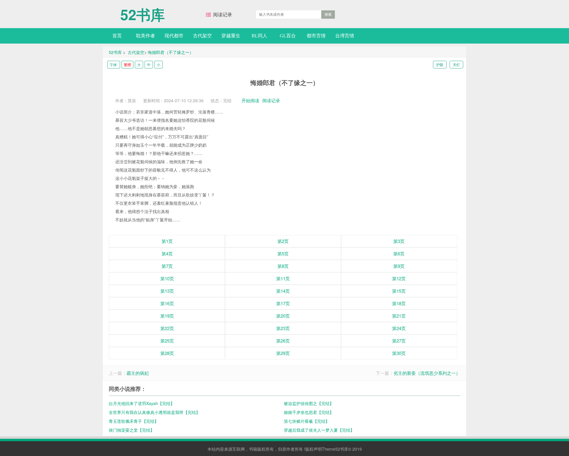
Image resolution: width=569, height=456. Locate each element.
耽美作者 (145, 35)
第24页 (399, 328)
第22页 (167, 328)
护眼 (439, 64)
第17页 (283, 303)
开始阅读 (250, 100)
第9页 (399, 266)
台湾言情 (344, 35)
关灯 (456, 64)
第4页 (167, 253)
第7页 (167, 266)
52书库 (142, 11)
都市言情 (316, 35)
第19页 (167, 316)
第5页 (283, 253)
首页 (117, 35)
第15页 (399, 291)
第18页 (399, 303)
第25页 (167, 340)
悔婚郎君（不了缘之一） (171, 52)
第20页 (283, 316)
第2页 (283, 241)
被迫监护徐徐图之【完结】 (309, 403)
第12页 (399, 278)
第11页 (283, 278)
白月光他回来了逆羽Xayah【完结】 (142, 403)
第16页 (167, 303)
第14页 (283, 291)
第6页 (399, 253)
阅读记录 (222, 14)
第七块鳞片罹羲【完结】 (307, 421)
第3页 (399, 241)
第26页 (283, 340)
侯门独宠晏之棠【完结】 (131, 430)
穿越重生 (230, 35)
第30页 (399, 353)
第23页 (283, 328)
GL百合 (288, 35)
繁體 (127, 64)
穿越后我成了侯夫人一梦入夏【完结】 (319, 430)
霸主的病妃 (138, 373)
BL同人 (259, 35)
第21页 (399, 316)
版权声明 (313, 449)
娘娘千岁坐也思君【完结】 (309, 412)
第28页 (167, 353)
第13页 (167, 291)
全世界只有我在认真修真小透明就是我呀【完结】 (154, 412)
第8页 (283, 266)
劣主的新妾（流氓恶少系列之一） (427, 373)
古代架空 (202, 35)
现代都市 (173, 35)
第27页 (399, 340)
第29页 (283, 353)
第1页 (167, 241)
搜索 (328, 14)
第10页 (167, 278)
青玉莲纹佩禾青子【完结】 (134, 421)
